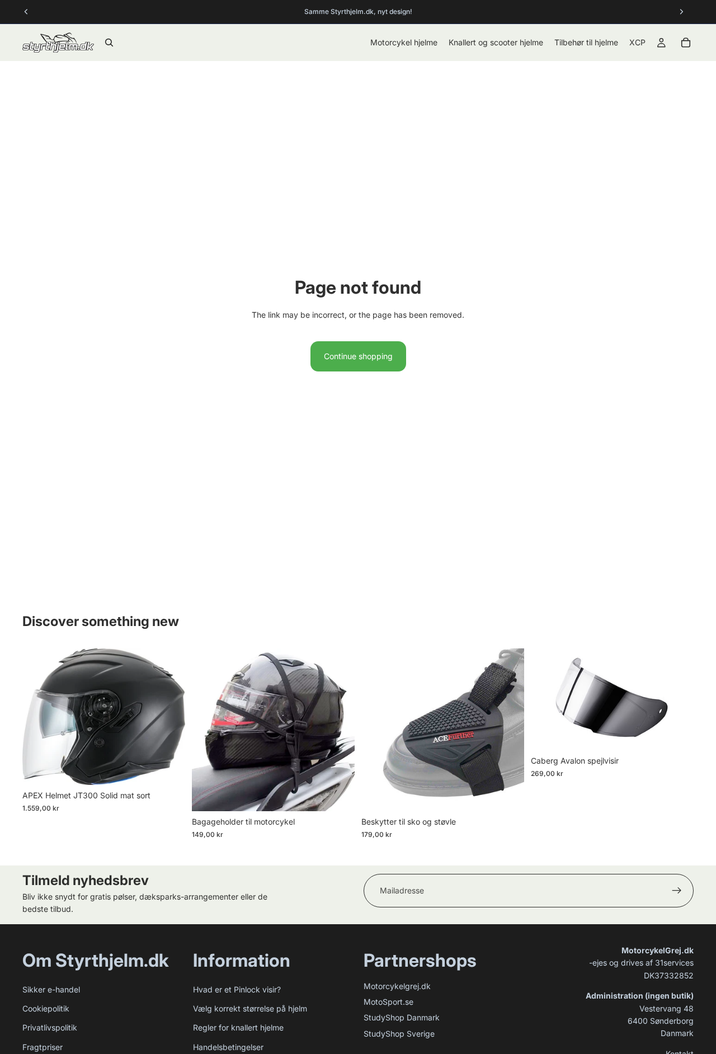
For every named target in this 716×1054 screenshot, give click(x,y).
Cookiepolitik (45, 1008)
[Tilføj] (337, 794)
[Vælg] (168, 768)
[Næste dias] (168, 716)
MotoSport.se (388, 1001)
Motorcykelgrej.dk (397, 986)
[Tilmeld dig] (677, 890)
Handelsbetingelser (228, 1047)
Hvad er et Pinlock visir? (237, 989)
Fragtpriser (42, 1047)
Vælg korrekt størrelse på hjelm (250, 1008)
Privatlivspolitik (49, 1027)
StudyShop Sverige (399, 1033)
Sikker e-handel (51, 989)
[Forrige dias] (39, 716)
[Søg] (109, 42)
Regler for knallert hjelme (238, 1027)
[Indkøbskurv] (685, 42)
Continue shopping (358, 356)
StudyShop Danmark (402, 1017)
